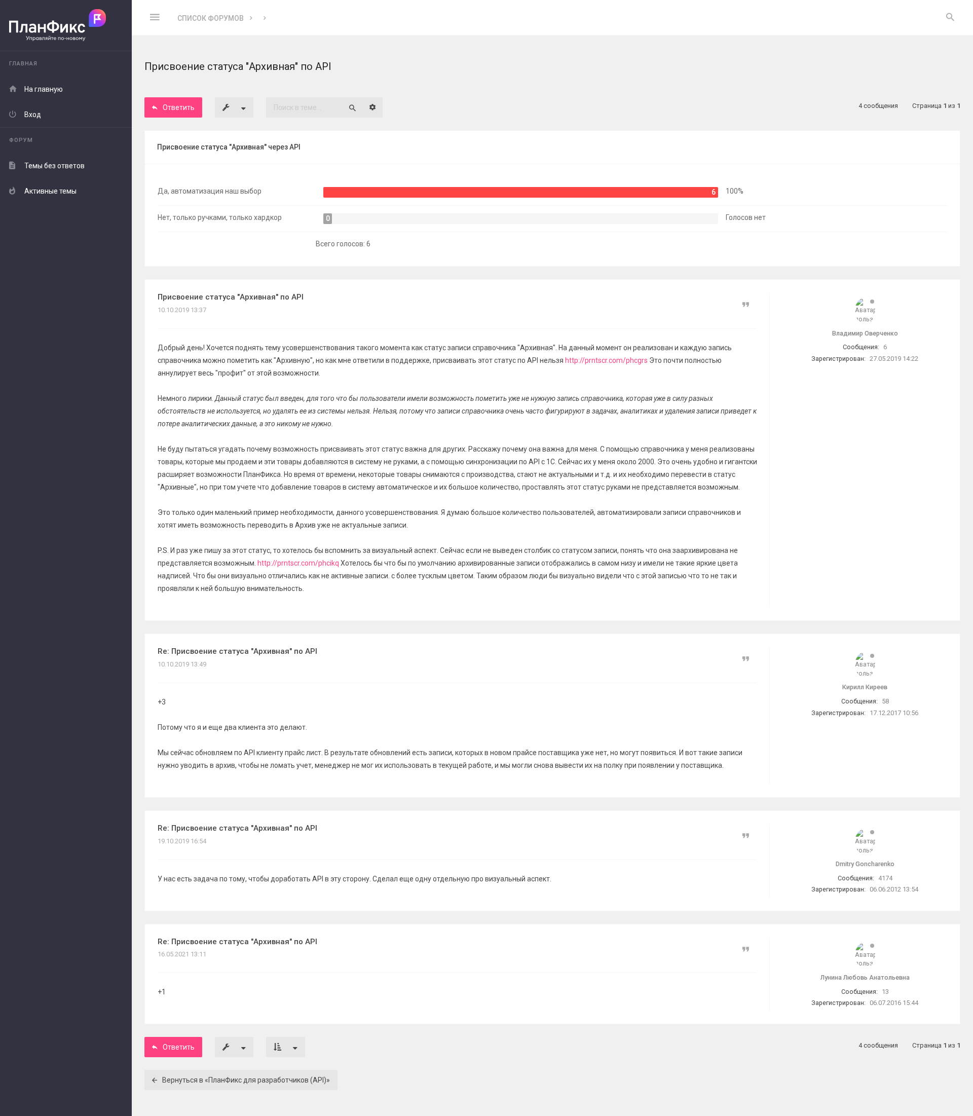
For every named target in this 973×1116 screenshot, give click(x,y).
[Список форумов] (66, 25)
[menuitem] (950, 17)
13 (885, 991)
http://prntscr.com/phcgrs (606, 360)
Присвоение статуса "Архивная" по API (231, 297)
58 (885, 701)
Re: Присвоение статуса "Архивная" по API (237, 651)
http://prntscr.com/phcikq (298, 563)
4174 (885, 878)
